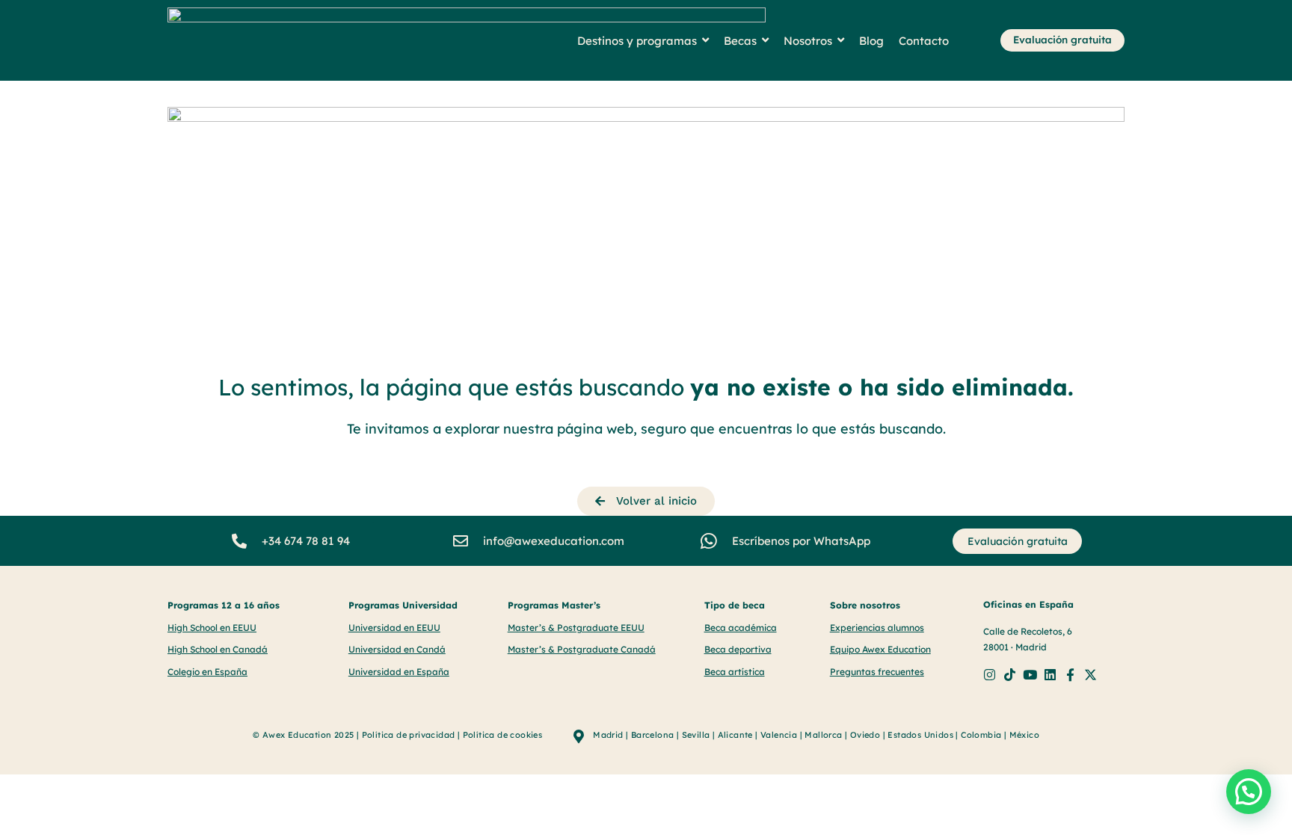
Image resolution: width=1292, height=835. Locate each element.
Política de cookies (503, 735)
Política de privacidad (408, 735)
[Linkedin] (1050, 674)
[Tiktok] (1009, 674)
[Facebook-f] (1070, 674)
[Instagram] (989, 674)
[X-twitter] (1090, 674)
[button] (1248, 791)
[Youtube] (1030, 674)
